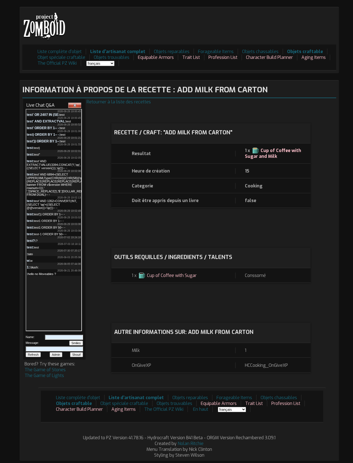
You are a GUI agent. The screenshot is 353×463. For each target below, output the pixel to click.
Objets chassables (260, 51)
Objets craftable (305, 51)
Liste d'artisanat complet (117, 51)
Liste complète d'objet (60, 51)
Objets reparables (171, 51)
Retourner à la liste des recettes (119, 102)
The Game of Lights (44, 375)
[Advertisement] (235, 22)
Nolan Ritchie (191, 443)
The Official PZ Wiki (57, 63)
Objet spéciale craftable (61, 57)
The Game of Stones (45, 370)
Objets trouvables (111, 57)
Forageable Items (216, 51)
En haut (200, 409)
